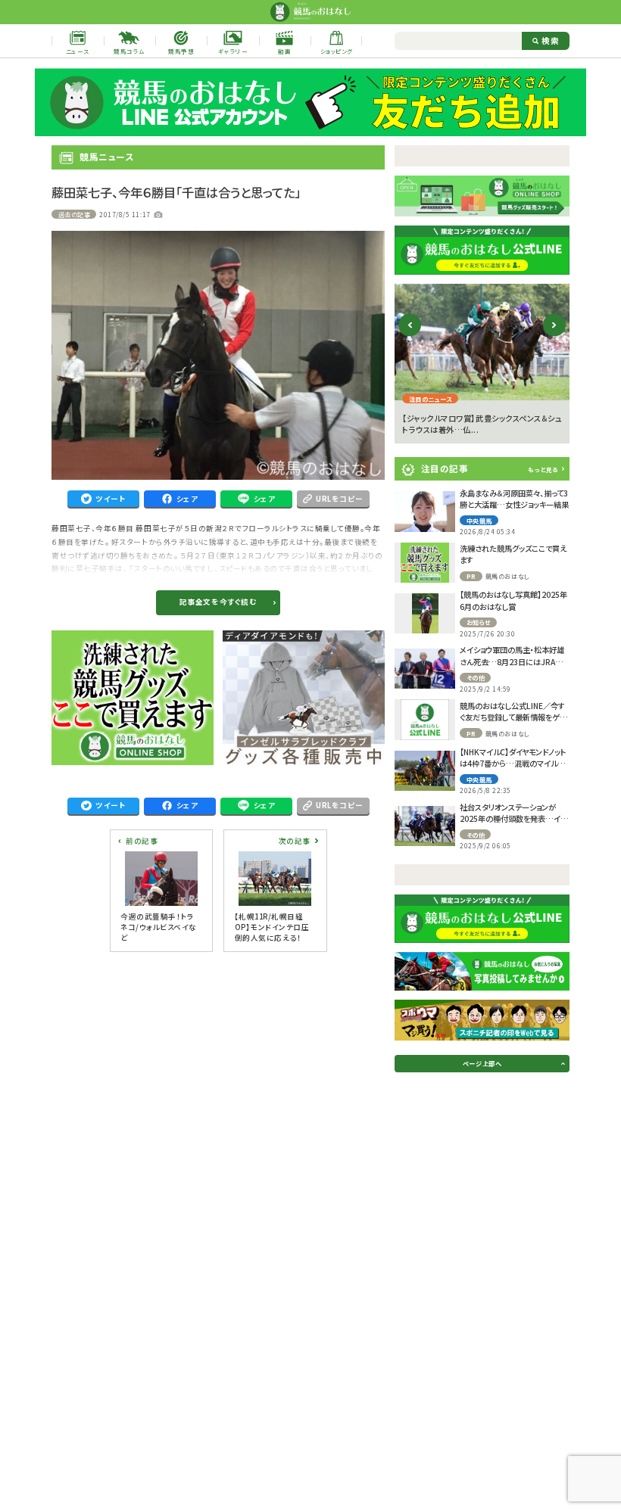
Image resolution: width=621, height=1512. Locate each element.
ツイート (110, 498)
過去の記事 (74, 214)
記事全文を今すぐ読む (218, 601)
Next (554, 337)
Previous (410, 337)
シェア (187, 498)
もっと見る (543, 469)
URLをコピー (340, 498)
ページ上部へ (482, 1063)
